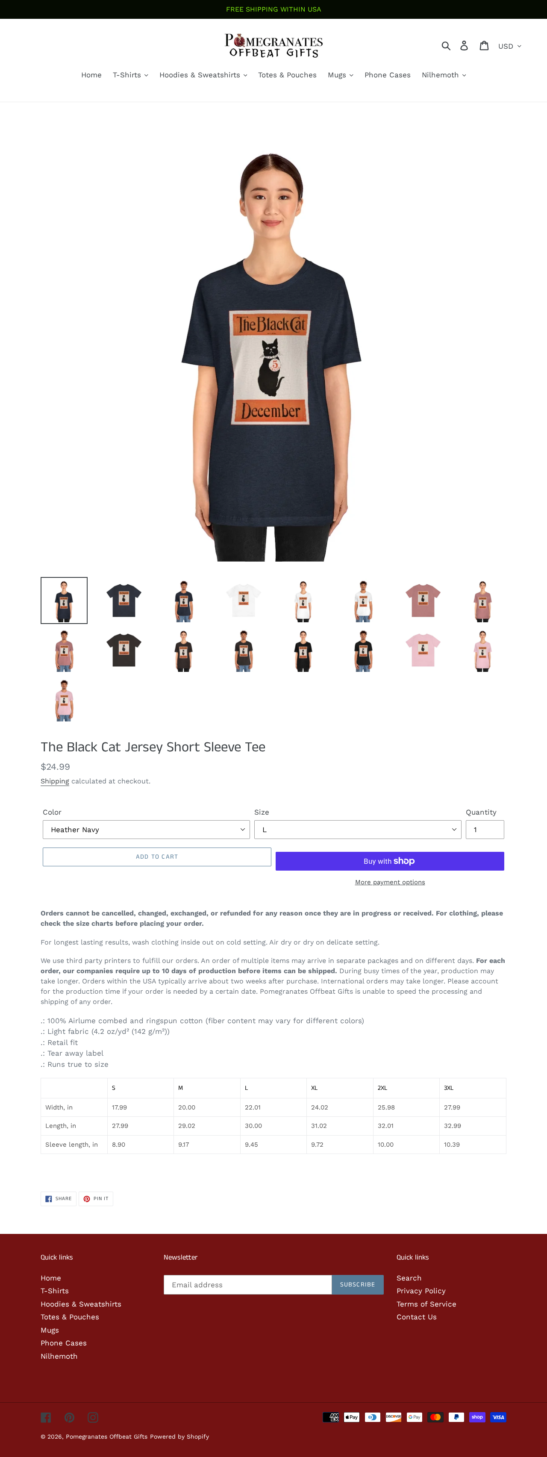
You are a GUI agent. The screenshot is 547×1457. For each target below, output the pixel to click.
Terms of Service (426, 1304)
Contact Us (417, 1317)
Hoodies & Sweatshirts (81, 1304)
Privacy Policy (421, 1290)
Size (261, 812)
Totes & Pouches (70, 1317)
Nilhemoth (59, 1356)
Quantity (481, 812)
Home (51, 1278)
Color (52, 812)
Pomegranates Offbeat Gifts (106, 1436)
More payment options (390, 882)
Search (409, 1278)
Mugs (50, 1330)
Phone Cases (64, 1343)
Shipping (55, 781)
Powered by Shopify (179, 1436)
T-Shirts (55, 1290)
